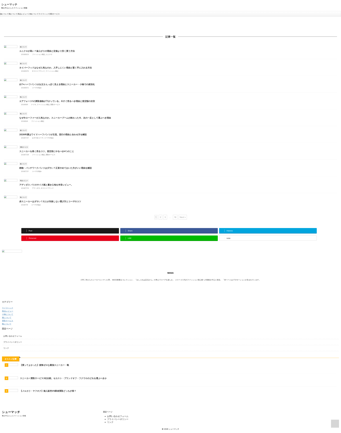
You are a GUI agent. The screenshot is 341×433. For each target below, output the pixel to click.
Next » (183, 217)
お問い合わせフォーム (12, 336)
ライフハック (44, 14)
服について (4, 14)
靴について (13, 14)
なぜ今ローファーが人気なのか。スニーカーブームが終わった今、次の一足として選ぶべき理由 (65, 117)
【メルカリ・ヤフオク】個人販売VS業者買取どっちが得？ (48, 391)
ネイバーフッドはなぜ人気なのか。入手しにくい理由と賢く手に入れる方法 (55, 67)
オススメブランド (38, 71)
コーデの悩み (37, 88)
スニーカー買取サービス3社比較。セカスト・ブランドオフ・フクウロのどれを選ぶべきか (63, 378)
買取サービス (54, 14)
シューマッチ (9, 4)
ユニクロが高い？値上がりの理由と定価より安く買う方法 (47, 51)
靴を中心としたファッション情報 (14, 416)
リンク (6, 348)
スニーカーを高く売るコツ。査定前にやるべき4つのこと (46, 151)
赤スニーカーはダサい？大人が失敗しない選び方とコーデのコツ (50, 201)
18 (175, 217)
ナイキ (33, 104)
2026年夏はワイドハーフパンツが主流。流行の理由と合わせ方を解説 (53, 134)
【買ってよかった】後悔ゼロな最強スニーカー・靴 (44, 365)
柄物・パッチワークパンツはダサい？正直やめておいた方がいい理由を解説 (55, 168)
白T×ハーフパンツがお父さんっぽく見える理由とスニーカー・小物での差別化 (57, 84)
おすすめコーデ (37, 138)
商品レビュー (23, 14)
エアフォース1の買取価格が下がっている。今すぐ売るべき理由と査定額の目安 (57, 101)
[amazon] (70, 287)
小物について (33, 14)
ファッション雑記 (38, 54)
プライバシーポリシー (12, 342)
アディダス (36, 188)
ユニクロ (49, 54)
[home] (169, 287)
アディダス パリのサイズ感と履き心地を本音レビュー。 (46, 184)
